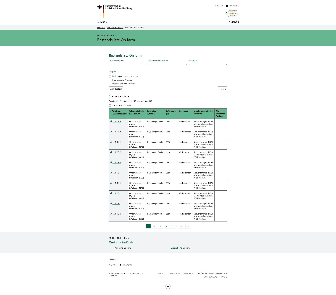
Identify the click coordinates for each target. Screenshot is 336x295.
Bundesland (193, 60)
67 (181, 226)
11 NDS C (116, 141)
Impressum (188, 273)
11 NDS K (116, 213)
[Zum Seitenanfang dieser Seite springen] (168, 286)
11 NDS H (116, 193)
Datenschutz (174, 273)
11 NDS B (116, 131)
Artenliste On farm (123, 247)
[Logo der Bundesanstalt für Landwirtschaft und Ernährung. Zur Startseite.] (114, 11)
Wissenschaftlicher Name (158, 60)
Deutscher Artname (116, 60)
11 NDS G (116, 182)
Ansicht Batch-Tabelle (121, 105)
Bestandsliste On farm (180, 247)
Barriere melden (210, 276)
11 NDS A (116, 121)
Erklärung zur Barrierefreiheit (212, 273)
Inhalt (161, 273)
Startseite (101, 27)
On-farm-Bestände (115, 27)
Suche (224, 276)
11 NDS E (116, 162)
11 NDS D (116, 152)
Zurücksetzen (116, 88)
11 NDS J (116, 203)
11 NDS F (116, 172)
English (219, 5)
